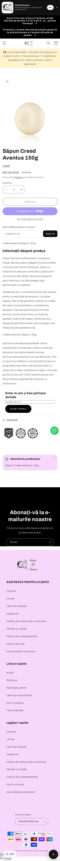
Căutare (11, 591)
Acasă (10, 673)
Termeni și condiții (16, 629)
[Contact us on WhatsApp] (54, 430)
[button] (4, 43)
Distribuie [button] (11, 420)
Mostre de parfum (16, 688)
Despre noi (12, 614)
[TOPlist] (5, 858)
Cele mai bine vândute (19, 695)
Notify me (50, 234)
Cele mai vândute (16, 606)
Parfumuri (12, 680)
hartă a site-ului (15, 644)
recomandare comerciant (21, 651)
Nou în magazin (15, 703)
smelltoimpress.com (25, 851)
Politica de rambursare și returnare (26, 621)
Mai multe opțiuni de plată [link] (30, 219)
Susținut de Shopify (40, 851)
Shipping (19, 177)
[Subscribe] (49, 542)
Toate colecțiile (14, 710)
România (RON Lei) (28, 821)
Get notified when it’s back (19, 227)
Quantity (7, 183)
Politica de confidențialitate (22, 636)
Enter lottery (18, 409)
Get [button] (50, 7)
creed (6, 166)
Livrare (10, 598)
